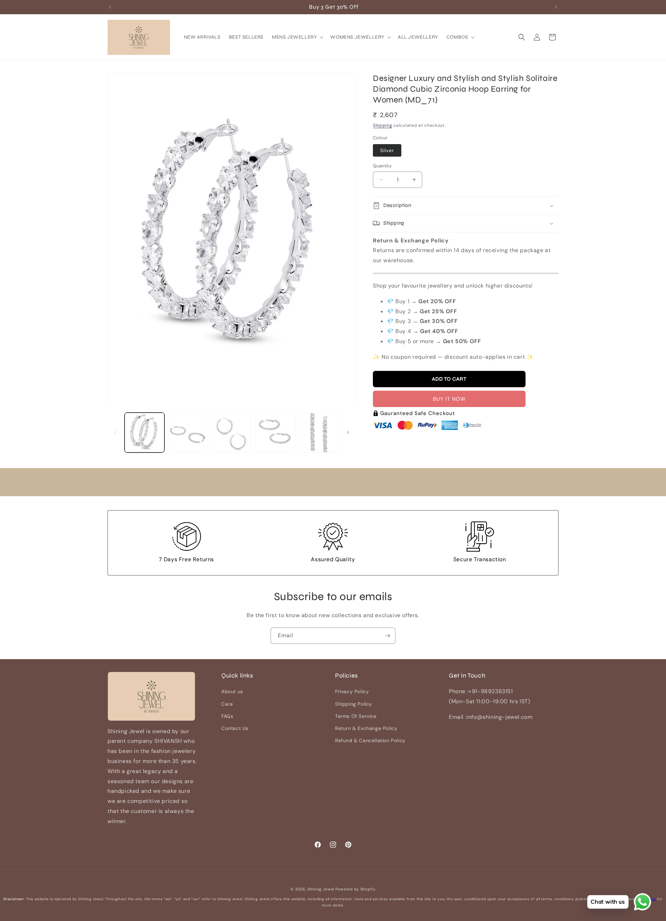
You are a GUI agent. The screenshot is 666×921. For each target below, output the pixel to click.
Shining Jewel (320, 889)
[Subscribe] (387, 636)
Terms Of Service (356, 716)
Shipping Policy (353, 704)
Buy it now (449, 399)
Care (227, 704)
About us (232, 692)
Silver (387, 150)
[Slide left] (115, 432)
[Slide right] (348, 432)
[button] (297, 37)
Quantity (382, 166)
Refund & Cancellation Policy (370, 740)
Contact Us (234, 728)
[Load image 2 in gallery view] (188, 433)
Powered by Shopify (355, 889)
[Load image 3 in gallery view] (231, 433)
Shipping (382, 125)
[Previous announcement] (110, 7)
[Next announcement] (556, 7)
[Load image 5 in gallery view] (319, 433)
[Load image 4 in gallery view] (275, 433)
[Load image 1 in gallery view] (144, 433)
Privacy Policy (352, 692)
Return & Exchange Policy (366, 728)
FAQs (227, 716)
